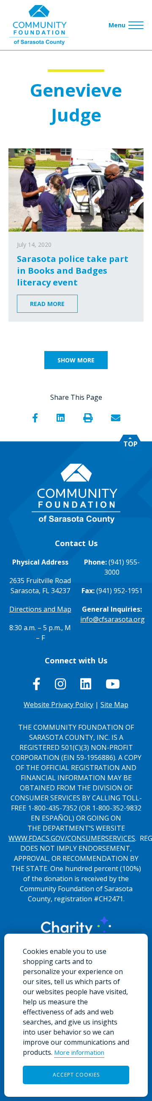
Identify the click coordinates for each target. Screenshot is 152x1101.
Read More (47, 304)
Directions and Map (40, 609)
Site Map (114, 704)
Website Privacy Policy (58, 704)
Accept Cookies (76, 1074)
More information (79, 1052)
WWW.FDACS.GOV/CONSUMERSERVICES (71, 838)
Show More (76, 360)
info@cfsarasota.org (112, 619)
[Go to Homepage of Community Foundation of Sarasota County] (38, 25)
